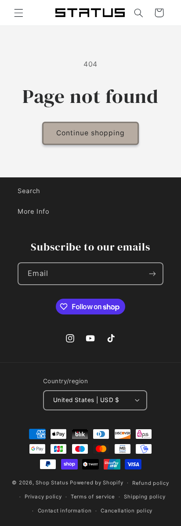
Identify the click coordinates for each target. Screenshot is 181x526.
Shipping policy (144, 497)
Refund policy (150, 483)
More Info (34, 211)
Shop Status (52, 483)
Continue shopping (90, 133)
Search (29, 191)
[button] (18, 13)
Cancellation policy (126, 511)
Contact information (65, 511)
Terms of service (93, 497)
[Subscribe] (152, 273)
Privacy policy (43, 497)
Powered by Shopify (96, 483)
